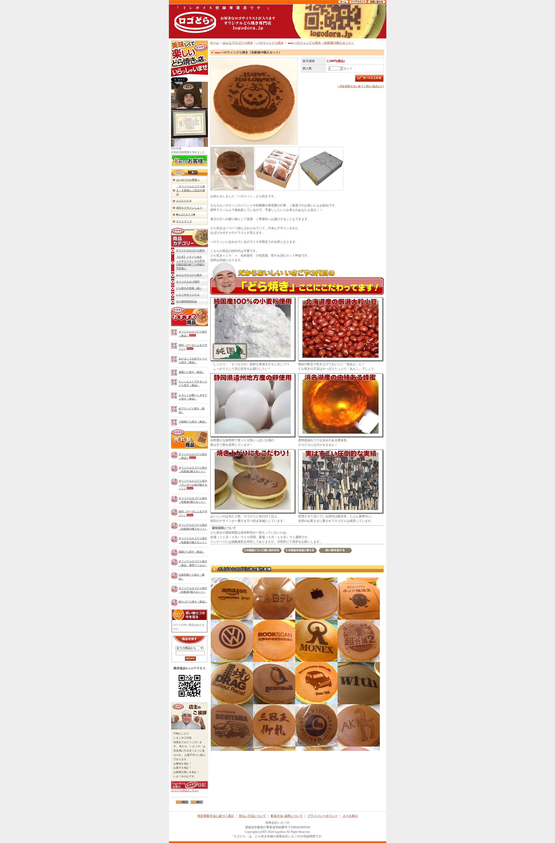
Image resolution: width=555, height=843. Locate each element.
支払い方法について (252, 816)
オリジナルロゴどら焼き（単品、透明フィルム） (193, 563)
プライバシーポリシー (322, 816)
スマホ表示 (350, 816)
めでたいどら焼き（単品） (192, 410)
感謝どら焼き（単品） (192, 372)
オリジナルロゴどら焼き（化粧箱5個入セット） (193, 500)
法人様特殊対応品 (186, 301)
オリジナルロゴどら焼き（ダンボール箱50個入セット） (193, 484)
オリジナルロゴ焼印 (187, 281)
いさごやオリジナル (187, 294)
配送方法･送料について (287, 816)
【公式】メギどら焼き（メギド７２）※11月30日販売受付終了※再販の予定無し (190, 262)
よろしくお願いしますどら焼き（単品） (193, 397)
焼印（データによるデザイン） (193, 347)
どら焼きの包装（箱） (189, 288)
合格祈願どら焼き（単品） (192, 576)
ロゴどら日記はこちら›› (185, 790)
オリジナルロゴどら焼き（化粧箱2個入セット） (193, 469)
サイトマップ (184, 221)
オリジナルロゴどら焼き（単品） (193, 333)
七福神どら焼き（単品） (193, 421)
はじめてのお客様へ (188, 179)
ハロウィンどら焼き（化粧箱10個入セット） (324, 42)
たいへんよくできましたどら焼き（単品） (193, 383)
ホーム (214, 42)
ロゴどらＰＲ (184, 200)
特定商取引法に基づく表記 (216, 816)
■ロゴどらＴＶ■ (185, 214)
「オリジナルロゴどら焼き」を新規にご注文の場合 (190, 190)
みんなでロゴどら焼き (189, 274)
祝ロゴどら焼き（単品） (193, 601)
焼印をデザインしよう (189, 207)
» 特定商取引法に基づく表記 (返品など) (361, 86)
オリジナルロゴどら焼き (190, 250)
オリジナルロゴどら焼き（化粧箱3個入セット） (193, 590)
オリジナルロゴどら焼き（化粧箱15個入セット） (193, 540)
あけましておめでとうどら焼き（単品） (193, 360)
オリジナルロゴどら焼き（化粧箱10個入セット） (193, 526)
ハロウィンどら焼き (270, 42)
